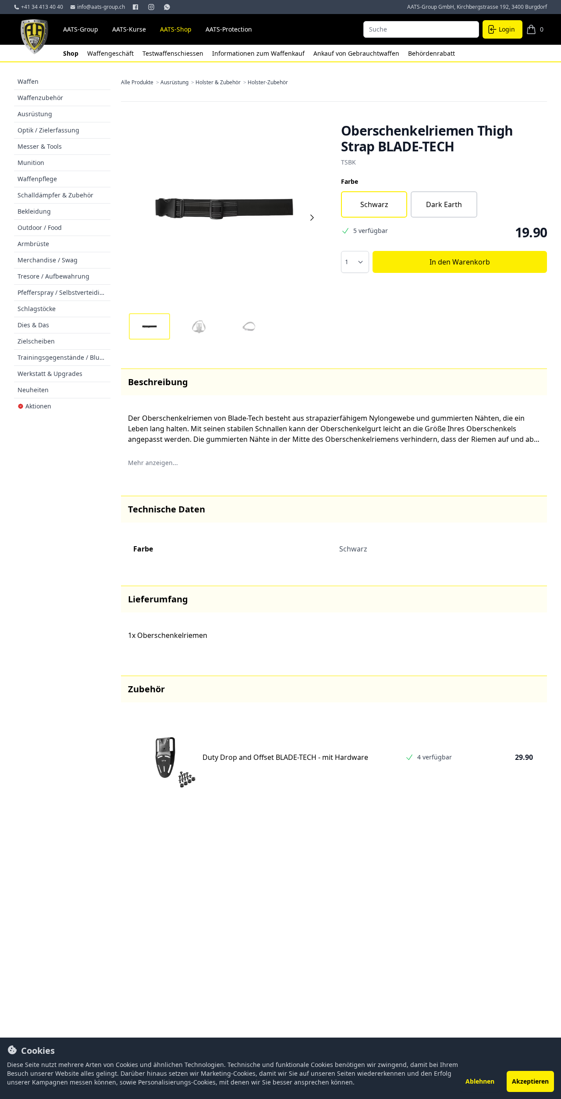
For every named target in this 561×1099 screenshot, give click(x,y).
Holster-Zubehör (268, 82)
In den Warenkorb (460, 262)
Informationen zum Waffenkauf (259, 53)
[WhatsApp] (167, 7)
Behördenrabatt (431, 53)
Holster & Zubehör (221, 82)
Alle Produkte (140, 82)
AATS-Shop (176, 29)
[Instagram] (152, 7)
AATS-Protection (229, 29)
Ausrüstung (177, 82)
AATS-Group (80, 29)
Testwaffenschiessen (173, 53)
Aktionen (38, 406)
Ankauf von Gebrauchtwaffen (357, 53)
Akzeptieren (530, 1081)
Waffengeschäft (111, 53)
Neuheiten (33, 390)
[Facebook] (136, 7)
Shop (71, 53)
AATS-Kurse (129, 29)
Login (507, 29)
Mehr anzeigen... (153, 462)
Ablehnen (479, 1081)
